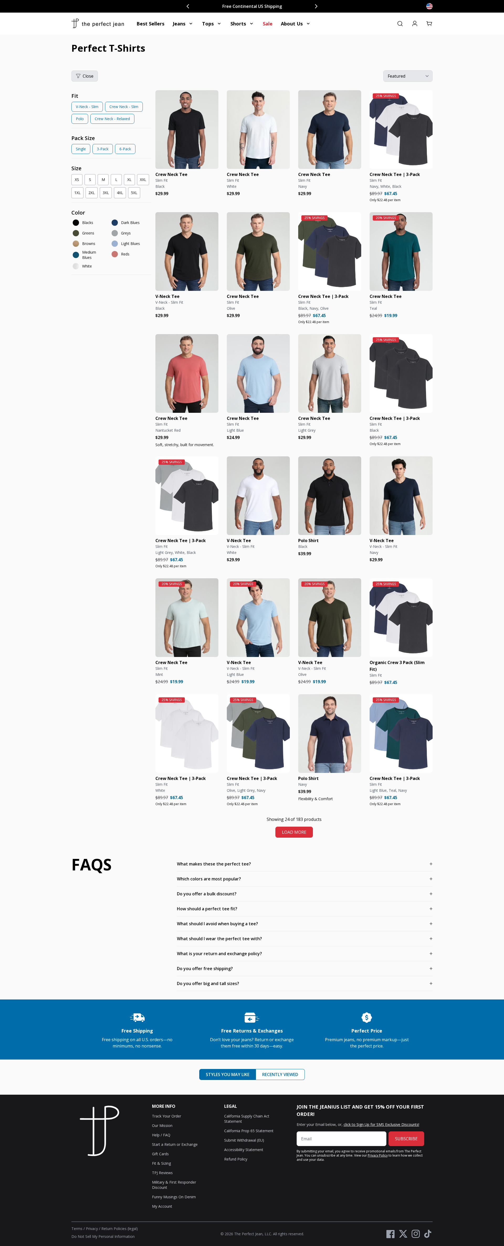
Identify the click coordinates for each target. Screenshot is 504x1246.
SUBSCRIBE (406, 1139)
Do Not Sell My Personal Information (103, 1236)
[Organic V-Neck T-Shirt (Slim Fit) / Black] (186, 251)
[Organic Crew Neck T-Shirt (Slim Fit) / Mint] (186, 617)
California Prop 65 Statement (249, 1130)
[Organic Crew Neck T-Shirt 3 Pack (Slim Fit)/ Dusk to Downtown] (258, 733)
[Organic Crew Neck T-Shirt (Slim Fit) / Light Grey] (329, 373)
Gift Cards (160, 1153)
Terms (76, 1228)
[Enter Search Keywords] (400, 24)
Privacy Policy (378, 1155)
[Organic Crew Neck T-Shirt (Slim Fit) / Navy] (329, 129)
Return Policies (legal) (119, 1228)
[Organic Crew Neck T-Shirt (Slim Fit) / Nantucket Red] (186, 373)
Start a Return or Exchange (175, 1144)
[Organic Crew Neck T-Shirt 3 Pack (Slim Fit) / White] (186, 733)
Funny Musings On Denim (174, 1196)
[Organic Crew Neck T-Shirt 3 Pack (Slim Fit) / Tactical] (329, 251)
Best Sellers (150, 23)
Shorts (238, 23)
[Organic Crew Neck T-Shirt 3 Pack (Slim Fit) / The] (401, 129)
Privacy (92, 1228)
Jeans (179, 23)
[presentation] (111, 109)
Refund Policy (235, 1159)
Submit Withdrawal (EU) (244, 1140)
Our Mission (162, 1125)
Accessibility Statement (243, 1149)
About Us (292, 23)
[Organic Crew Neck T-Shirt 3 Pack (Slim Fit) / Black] (401, 373)
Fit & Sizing (161, 1163)
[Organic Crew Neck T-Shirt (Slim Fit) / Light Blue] (258, 373)
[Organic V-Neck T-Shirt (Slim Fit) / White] (258, 495)
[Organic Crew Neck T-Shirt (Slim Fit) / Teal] (401, 251)
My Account (162, 1206)
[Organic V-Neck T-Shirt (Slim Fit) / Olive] (329, 617)
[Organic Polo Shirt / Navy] (329, 733)
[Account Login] (414, 24)
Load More (294, 832)
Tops (208, 23)
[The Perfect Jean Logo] (97, 24)
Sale (267, 23)
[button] (429, 24)
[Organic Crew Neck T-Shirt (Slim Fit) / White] (258, 129)
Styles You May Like (227, 1074)
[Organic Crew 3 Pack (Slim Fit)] (401, 617)
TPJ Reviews (162, 1172)
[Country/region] (429, 6)
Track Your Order (166, 1116)
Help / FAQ (161, 1134)
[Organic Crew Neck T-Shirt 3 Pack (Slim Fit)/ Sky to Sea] (401, 733)
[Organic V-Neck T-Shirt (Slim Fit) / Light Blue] (258, 617)
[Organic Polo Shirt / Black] (329, 495)
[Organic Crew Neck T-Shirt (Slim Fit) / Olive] (258, 251)
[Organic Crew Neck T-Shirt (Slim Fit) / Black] (186, 129)
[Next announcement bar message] (316, 6)
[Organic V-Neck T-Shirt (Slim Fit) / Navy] (401, 495)
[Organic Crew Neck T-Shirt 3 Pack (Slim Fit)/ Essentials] (186, 495)
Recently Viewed (280, 1074)
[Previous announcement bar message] (188, 6)
